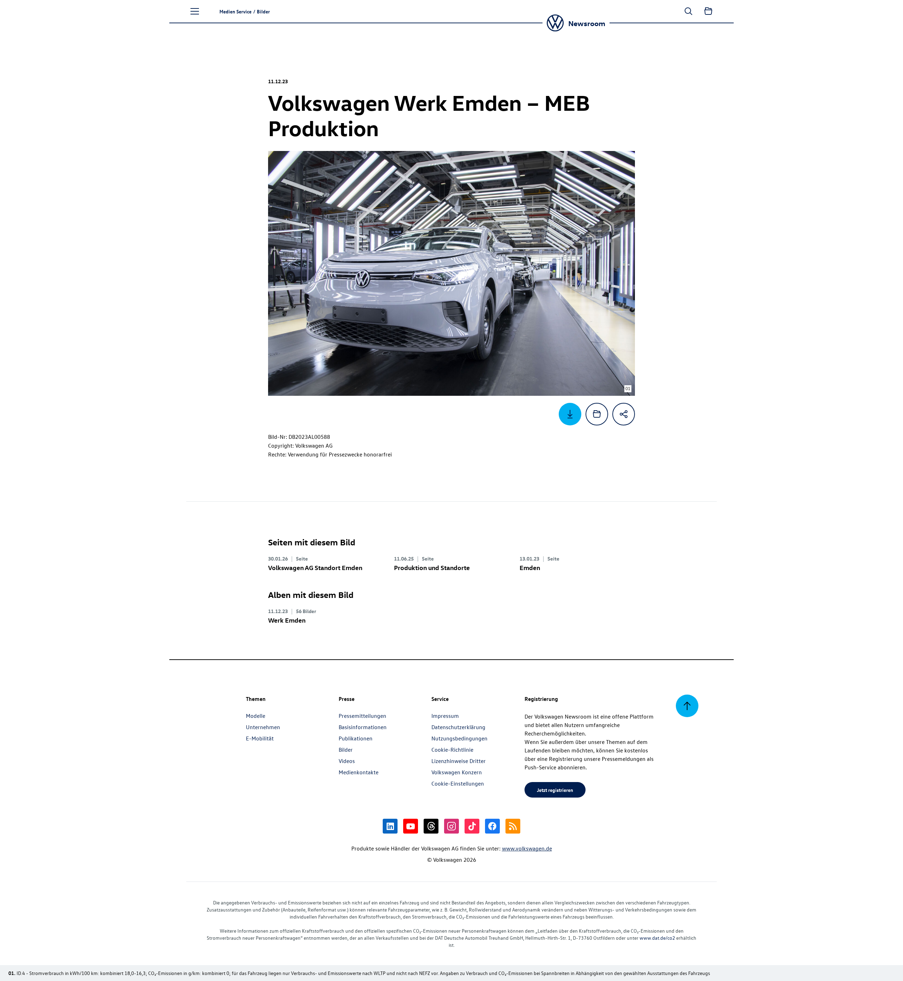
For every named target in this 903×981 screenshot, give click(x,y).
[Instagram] (451, 826)
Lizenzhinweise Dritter (458, 760)
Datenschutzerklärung (458, 727)
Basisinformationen (363, 727)
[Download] (570, 414)
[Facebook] (492, 826)
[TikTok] (472, 826)
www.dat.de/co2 (657, 937)
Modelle (255, 715)
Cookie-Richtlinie (452, 749)
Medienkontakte (358, 772)
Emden (530, 567)
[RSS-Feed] (512, 826)
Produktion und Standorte (432, 567)
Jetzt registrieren (555, 790)
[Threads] (431, 826)
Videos (347, 760)
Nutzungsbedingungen (459, 738)
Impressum (445, 715)
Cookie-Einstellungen (457, 783)
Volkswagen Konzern (456, 772)
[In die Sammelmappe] (597, 414)
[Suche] (688, 11)
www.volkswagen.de (527, 848)
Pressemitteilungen (362, 715)
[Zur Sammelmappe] (708, 11)
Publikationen (355, 738)
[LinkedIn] (390, 826)
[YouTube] (410, 826)
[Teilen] (623, 414)
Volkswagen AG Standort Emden (315, 567)
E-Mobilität (260, 738)
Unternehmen (263, 727)
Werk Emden (286, 620)
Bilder (346, 749)
